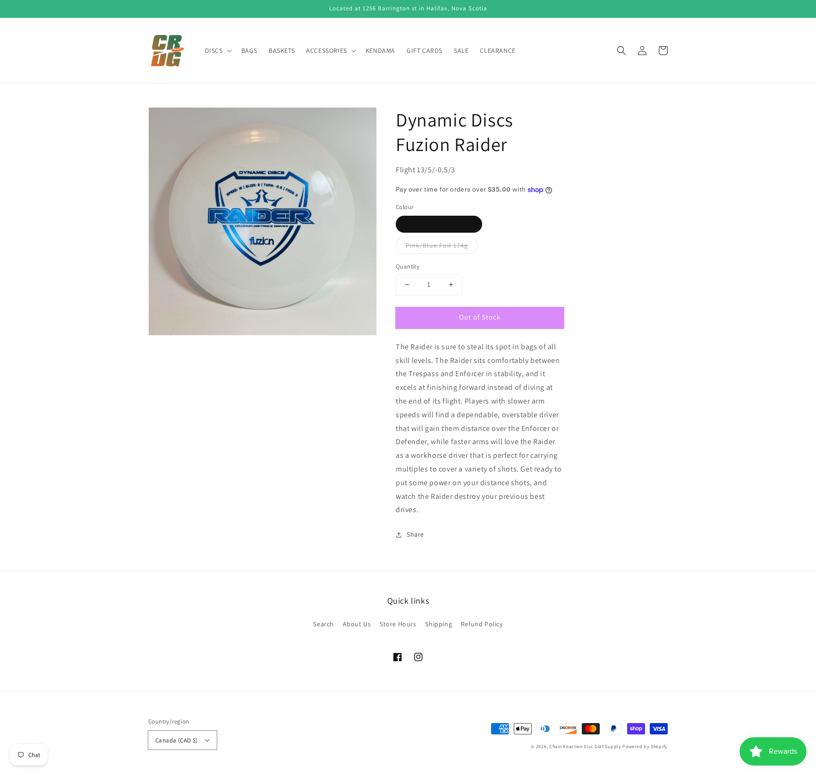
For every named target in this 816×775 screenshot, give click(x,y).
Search (323, 624)
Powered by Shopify (645, 746)
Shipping (438, 624)
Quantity (407, 266)
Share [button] (415, 534)
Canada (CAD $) (176, 740)
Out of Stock (480, 316)
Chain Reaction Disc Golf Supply (585, 746)
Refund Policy (482, 624)
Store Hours (398, 624)
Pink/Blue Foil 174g (437, 245)
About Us (357, 624)
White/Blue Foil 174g (439, 224)
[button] (621, 50)
